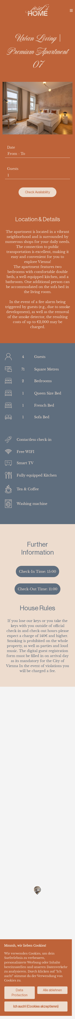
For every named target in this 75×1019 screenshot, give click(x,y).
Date (11, 147)
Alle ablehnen (52, 990)
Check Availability (37, 192)
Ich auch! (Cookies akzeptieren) (36, 1006)
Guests (12, 169)
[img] (71, 10)
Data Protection (20, 992)
